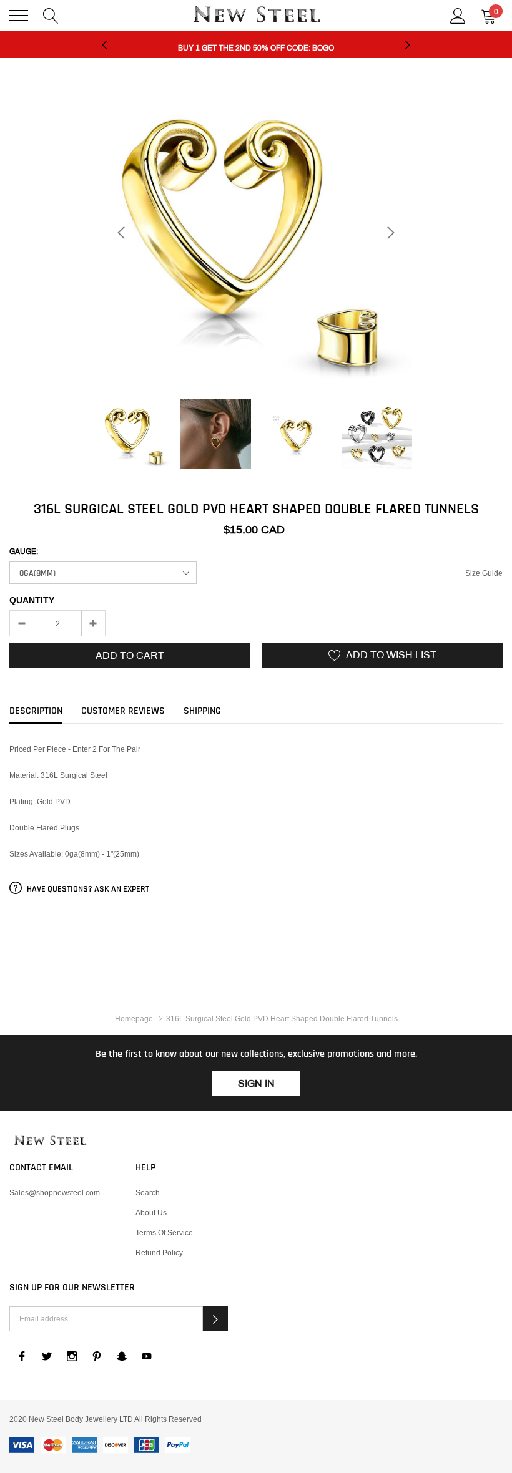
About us (151, 1212)
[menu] (18, 15)
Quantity (31, 600)
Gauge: (23, 551)
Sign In (256, 1083)
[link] (135, 434)
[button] (215, 1318)
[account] (458, 14)
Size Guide (484, 573)
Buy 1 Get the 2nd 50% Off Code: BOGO (256, 45)
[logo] (256, 15)
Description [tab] (35, 711)
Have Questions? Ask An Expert (87, 889)
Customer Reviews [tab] (123, 711)
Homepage (134, 1018)
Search (147, 1192)
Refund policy (159, 1252)
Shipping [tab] (202, 711)
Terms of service (164, 1232)
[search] (51, 14)
